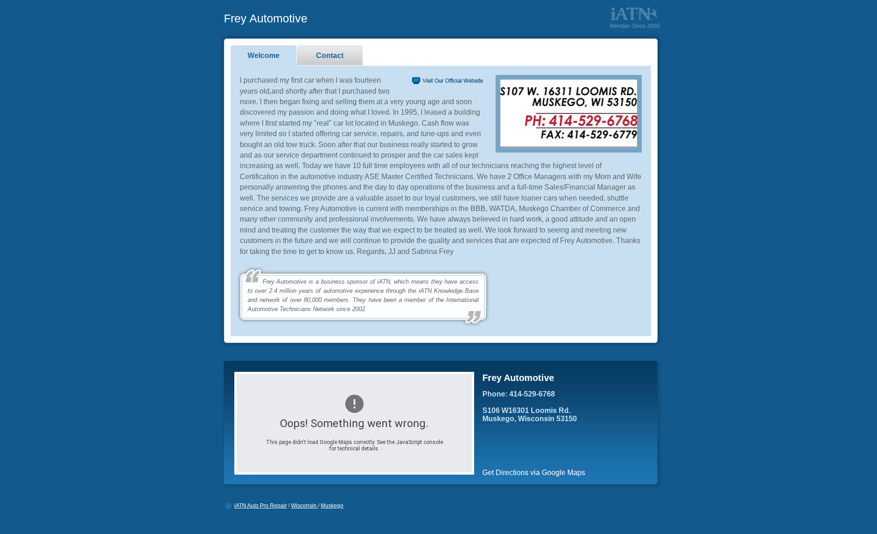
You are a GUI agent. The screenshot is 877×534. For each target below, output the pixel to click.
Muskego (332, 505)
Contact (329, 55)
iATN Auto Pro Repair (260, 505)
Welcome (264, 55)
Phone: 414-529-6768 (518, 394)
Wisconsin (304, 505)
